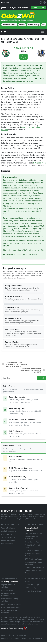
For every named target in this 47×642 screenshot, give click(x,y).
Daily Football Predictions (34, 533)
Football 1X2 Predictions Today (33, 546)
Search (41, 378)
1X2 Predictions (23, 332)
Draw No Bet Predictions (34, 550)
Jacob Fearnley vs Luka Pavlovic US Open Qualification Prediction (15, 7)
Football (22, 25)
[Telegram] (45, 2)
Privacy (24, 638)
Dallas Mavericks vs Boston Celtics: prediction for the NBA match (16, 364)
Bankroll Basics (21, 344)
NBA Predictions (22, 309)
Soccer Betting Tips (32, 542)
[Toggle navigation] (43, 31)
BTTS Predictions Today (33, 559)
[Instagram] (41, 2)
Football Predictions (23, 298)
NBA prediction (39, 163)
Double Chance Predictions (35, 567)
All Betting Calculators (9, 582)
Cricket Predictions (8, 540)
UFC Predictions (7, 544)
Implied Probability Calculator (8, 586)
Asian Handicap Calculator (11, 607)
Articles (27, 582)
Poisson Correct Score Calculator (9, 611)
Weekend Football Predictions (31, 537)
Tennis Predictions (22, 320)
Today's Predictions (9, 25)
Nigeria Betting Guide (33, 591)
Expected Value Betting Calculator (9, 600)
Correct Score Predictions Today (34, 572)
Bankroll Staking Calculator (11, 604)
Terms (31, 638)
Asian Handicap (33, 25)
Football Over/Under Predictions (32, 555)
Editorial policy (15, 638)
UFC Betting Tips (31, 588)
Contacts (38, 638)
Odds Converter (7, 590)
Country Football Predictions (31, 529)
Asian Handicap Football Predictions (34, 563)
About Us (4, 638)
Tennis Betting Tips (32, 585)
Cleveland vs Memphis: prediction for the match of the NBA (30, 370)
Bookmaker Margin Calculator (8, 594)
